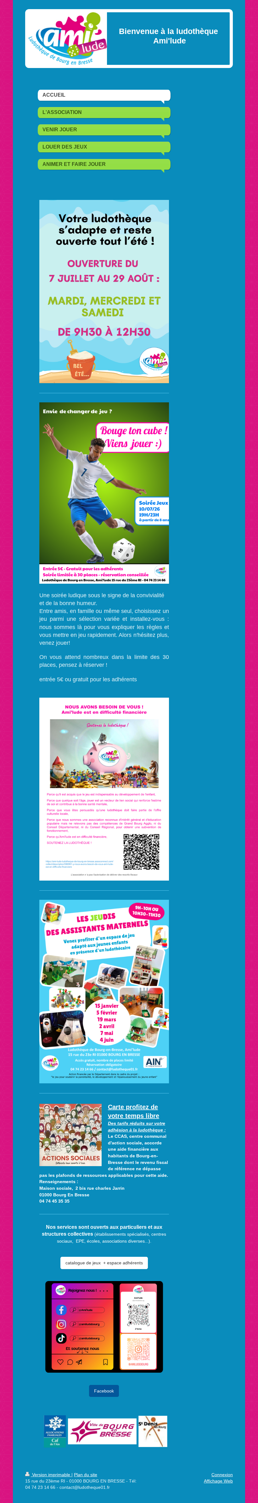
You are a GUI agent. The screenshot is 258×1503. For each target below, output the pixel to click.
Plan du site (85, 1474)
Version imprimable (51, 1474)
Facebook (104, 1390)
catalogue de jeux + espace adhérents (104, 1262)
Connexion (222, 1474)
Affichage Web (218, 1480)
